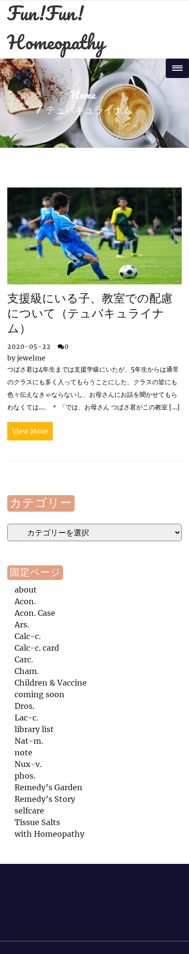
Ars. (22, 624)
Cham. (27, 671)
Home (82, 96)
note (23, 752)
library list (34, 729)
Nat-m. (29, 741)
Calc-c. (28, 636)
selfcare (29, 810)
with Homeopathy (49, 834)
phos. (25, 776)
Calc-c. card (37, 648)
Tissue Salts (37, 822)
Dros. (24, 706)
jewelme (26, 358)
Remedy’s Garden (48, 787)
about (26, 589)
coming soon (39, 694)
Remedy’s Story (45, 799)
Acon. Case (35, 613)
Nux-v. (28, 764)
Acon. (25, 601)
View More (30, 431)
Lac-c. (26, 717)
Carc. (24, 659)
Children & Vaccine (51, 683)
